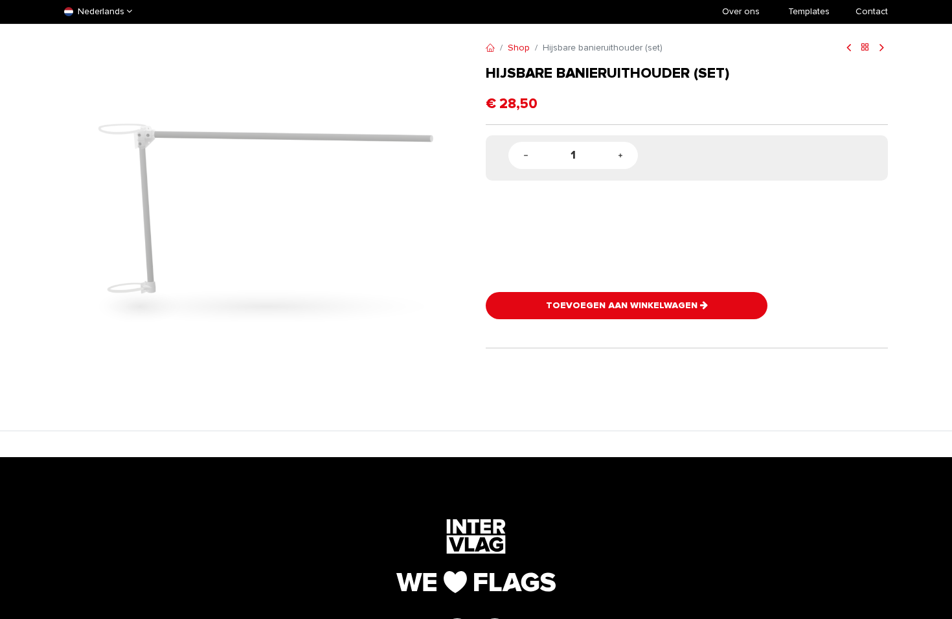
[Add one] (620, 156)
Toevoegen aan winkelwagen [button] (623, 305)
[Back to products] (865, 48)
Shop (519, 47)
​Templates (809, 11)
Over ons (741, 11)
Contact (872, 11)
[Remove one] (525, 156)
